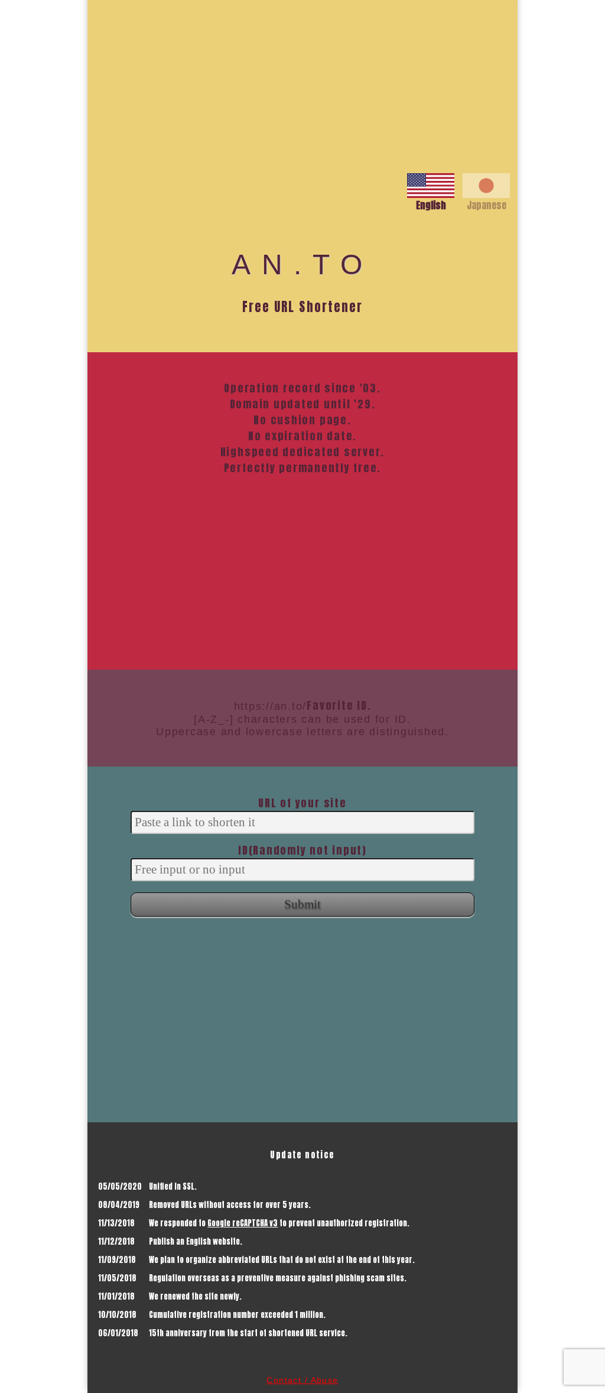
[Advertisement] (302, 82)
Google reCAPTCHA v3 (242, 1223)
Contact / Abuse (302, 1380)
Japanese (486, 205)
